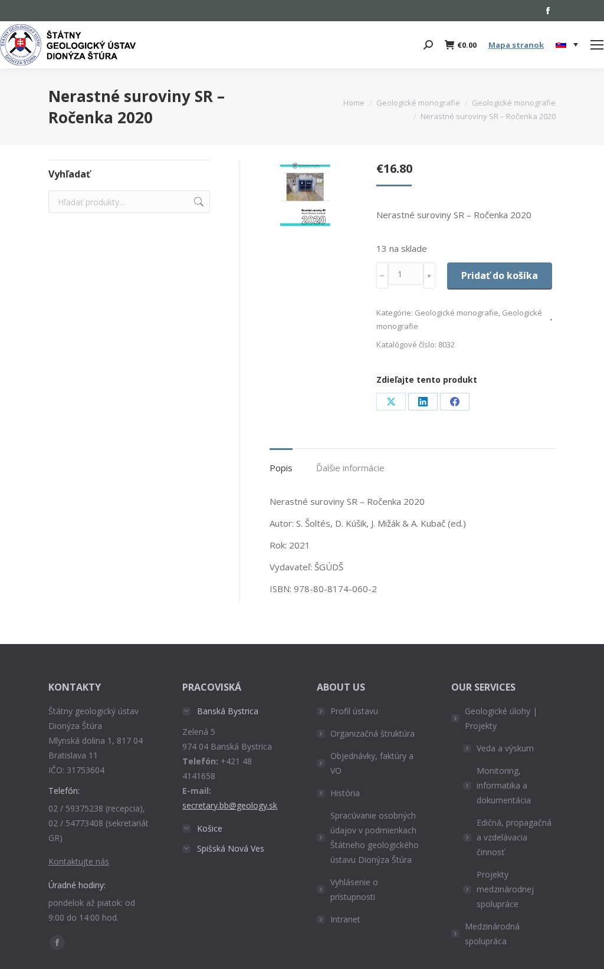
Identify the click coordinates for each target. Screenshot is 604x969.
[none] (567, 45)
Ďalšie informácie (350, 468)
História (345, 793)
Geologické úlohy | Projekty (501, 718)
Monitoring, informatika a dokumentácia (504, 785)
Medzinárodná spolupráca (492, 934)
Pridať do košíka (499, 275)
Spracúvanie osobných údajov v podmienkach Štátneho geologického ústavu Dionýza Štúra (374, 837)
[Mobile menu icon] (597, 45)
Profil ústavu (354, 711)
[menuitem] (567, 45)
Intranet (345, 919)
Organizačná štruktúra (372, 733)
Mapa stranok (516, 45)
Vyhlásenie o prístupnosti (354, 889)
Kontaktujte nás (78, 861)
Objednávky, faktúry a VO (371, 763)
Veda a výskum (505, 748)
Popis (281, 468)
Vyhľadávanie (197, 201)
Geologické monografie (456, 312)
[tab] (281, 462)
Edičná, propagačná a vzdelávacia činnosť (514, 837)
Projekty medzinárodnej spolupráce (505, 889)
